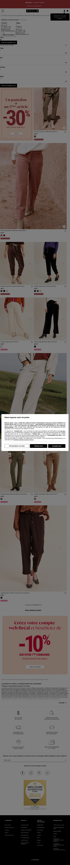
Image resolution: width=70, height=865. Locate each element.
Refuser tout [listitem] (39, 446)
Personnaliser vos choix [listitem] (17, 446)
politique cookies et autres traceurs (24, 439)
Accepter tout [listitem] (56, 446)
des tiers (62, 431)
